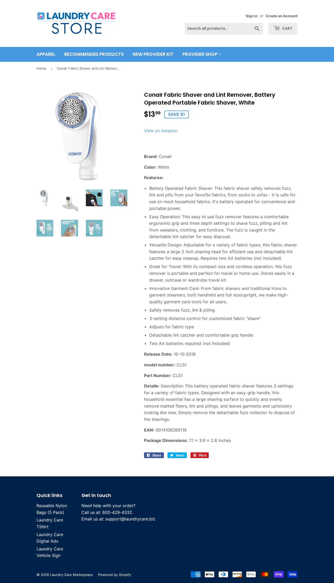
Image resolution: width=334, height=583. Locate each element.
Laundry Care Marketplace (71, 575)
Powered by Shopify (114, 575)
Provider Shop (200, 54)
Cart (286, 28)
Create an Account (281, 16)
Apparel (46, 54)
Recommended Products (94, 54)
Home (41, 68)
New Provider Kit (153, 54)
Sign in (252, 16)
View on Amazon (160, 130)
